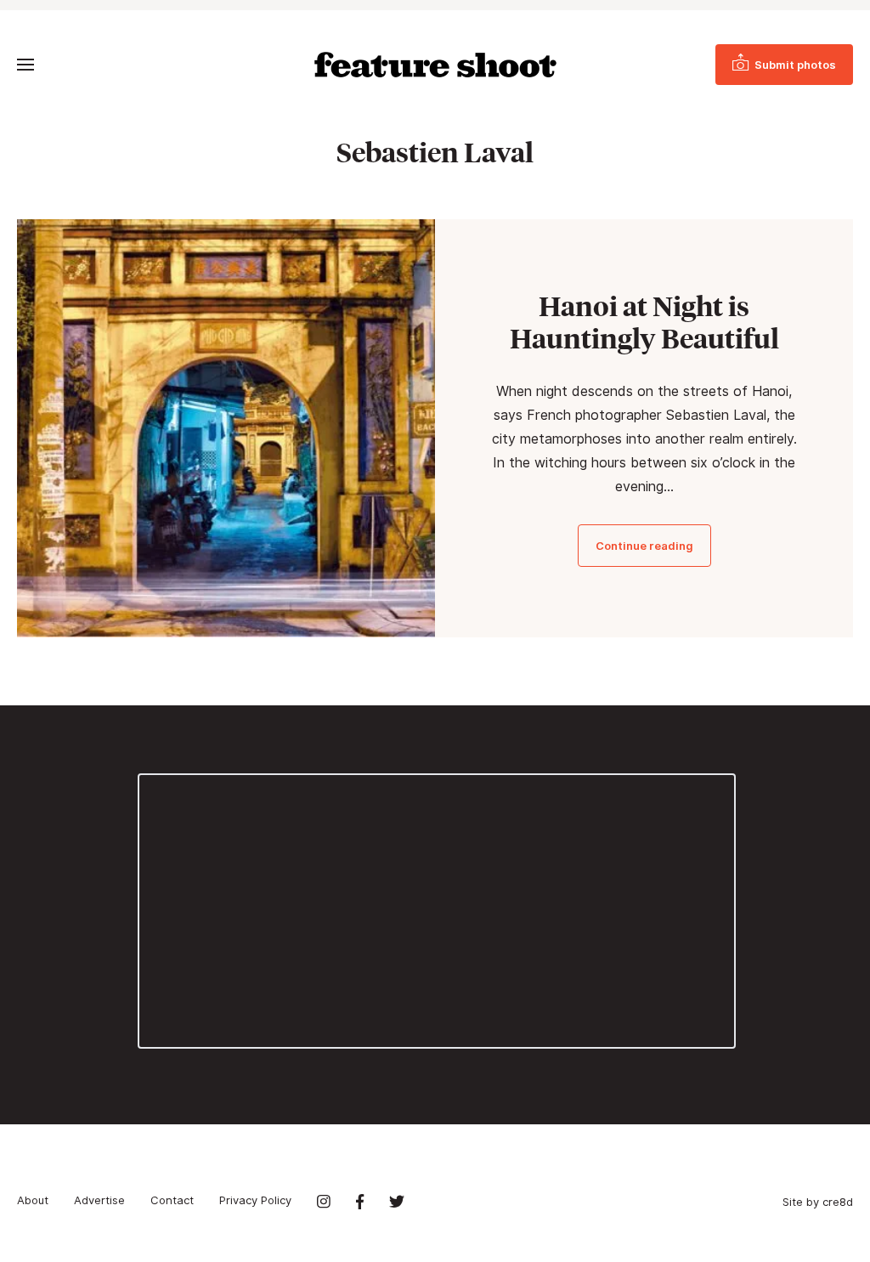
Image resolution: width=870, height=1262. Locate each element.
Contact (172, 1200)
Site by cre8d (817, 1201)
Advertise (99, 1200)
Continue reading (644, 545)
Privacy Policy (255, 1200)
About (32, 1200)
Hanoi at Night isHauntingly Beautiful (644, 322)
